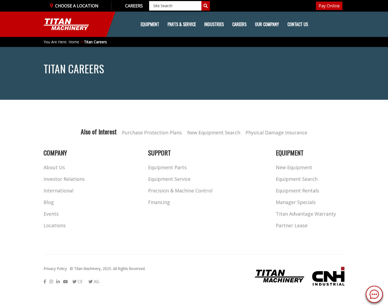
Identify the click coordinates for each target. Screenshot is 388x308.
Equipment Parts (167, 167)
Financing (159, 202)
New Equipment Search (213, 132)
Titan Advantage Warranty (306, 214)
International (58, 190)
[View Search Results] (205, 6)
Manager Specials (296, 202)
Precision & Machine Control (180, 190)
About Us (54, 167)
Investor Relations (64, 179)
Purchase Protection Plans (152, 132)
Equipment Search (297, 179)
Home (74, 41)
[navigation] (194, 24)
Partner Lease (291, 225)
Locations (55, 225)
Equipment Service (169, 179)
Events (51, 214)
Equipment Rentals (297, 190)
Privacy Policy (55, 268)
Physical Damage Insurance (276, 132)
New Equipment (294, 167)
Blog (49, 202)
